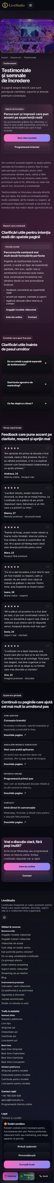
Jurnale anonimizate (12, 999)
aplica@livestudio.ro (12, 1100)
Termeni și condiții (11, 1117)
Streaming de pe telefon (14, 973)
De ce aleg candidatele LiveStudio (20, 956)
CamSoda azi (8, 1036)
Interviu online (14, 317)
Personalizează (27, 1155)
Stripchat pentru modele (14, 1070)
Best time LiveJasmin (12, 1061)
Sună (45, 1176)
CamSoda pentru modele (15, 1079)
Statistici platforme (11, 1019)
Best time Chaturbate (13, 1053)
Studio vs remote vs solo (15, 1003)
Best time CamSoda (12, 1057)
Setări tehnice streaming (14, 964)
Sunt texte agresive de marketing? (20, 384)
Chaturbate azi (9, 1031)
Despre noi (16, 57)
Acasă (4, 57)
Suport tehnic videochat (14, 968)
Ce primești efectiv (11, 960)
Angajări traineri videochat (15, 939)
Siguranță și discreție (12, 994)
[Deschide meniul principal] (30, 5)
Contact (32, 317)
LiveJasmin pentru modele (15, 1083)
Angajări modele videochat (21, 309)
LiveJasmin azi (9, 1040)
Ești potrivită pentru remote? (17, 951)
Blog (3, 977)
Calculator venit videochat (15, 986)
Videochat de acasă (12, 943)
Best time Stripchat (11, 1049)
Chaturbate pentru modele (15, 1074)
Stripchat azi (8, 1027)
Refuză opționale (27, 1146)
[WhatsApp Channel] (4, 917)
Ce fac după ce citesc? (20, 403)
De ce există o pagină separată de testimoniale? (24, 363)
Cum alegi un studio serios (15, 947)
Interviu (12, 1176)
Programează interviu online (16, 1104)
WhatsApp (28, 1176)
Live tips (6, 1023)
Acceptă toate (27, 1164)
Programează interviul (27, 147)
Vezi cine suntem (27, 138)
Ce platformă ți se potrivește (17, 990)
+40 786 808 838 (11, 1095)
